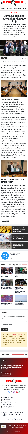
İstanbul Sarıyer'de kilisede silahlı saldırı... (7, 288)
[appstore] (9, 419)
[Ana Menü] (1, 3)
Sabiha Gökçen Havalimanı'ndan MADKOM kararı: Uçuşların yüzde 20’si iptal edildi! (20, 290)
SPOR (24, 8)
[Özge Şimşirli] (5, 255)
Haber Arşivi (6, 408)
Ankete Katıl (5, 374)
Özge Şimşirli (14, 254)
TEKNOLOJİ (17, 8)
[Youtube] (17, 392)
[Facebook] (8, 392)
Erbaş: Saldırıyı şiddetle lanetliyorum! (7, 275)
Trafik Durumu (6, 401)
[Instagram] (14, 392)
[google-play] (17, 419)
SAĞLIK (4, 414)
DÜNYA (17, 412)
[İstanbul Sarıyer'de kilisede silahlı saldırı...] (7, 282)
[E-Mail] (11, 258)
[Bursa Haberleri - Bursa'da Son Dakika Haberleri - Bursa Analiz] (13, 3)
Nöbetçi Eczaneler (8, 397)
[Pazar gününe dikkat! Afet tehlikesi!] (7, 299)
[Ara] (25, 3)
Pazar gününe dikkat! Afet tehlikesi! (6, 304)
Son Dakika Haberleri (8, 406)
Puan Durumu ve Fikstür (9, 402)
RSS (4, 426)
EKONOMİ (18, 414)
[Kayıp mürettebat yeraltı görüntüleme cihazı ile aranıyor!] (21, 299)
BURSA (3, 8)
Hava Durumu (6, 399)
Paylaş (4, 58)
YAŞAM (4, 416)
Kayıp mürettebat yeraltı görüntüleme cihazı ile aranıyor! (19, 305)
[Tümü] (26, 354)
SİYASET (9, 8)
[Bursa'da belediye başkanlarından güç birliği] (14, 48)
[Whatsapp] (20, 392)
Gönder (4, 329)
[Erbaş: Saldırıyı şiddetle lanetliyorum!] (7, 270)
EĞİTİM (24, 412)
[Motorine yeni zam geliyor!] (21, 270)
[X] (11, 392)
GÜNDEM (14, 13)
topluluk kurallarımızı (16, 334)
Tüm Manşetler (7, 404)
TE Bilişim (18, 432)
